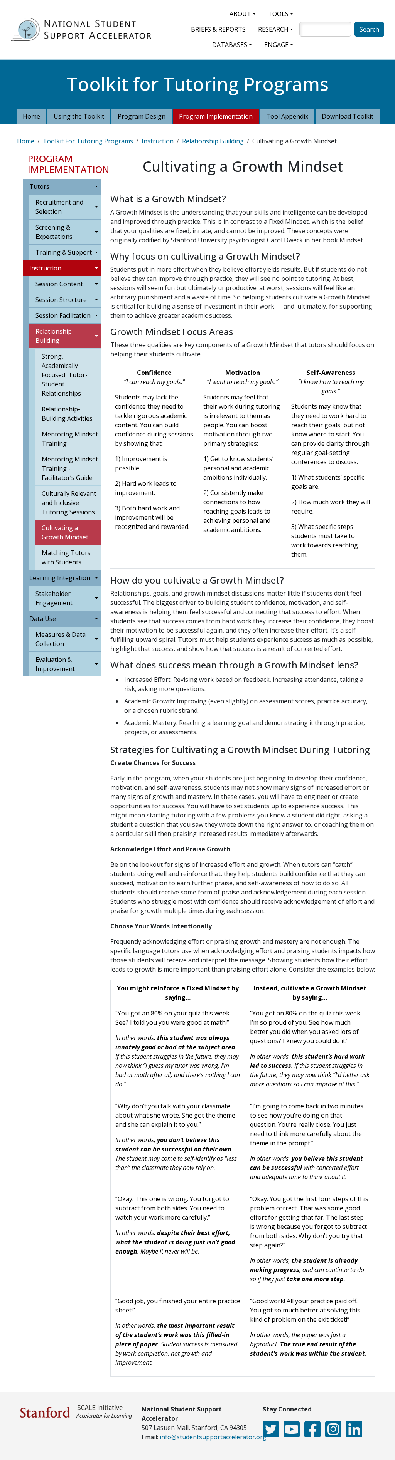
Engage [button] (276, 44)
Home (31, 116)
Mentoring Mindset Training (70, 439)
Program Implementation (216, 116)
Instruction (158, 141)
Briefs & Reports (218, 29)
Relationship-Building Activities (67, 414)
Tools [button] (278, 14)
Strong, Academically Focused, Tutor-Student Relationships (65, 375)
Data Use (42, 618)
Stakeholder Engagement (54, 598)
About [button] (240, 14)
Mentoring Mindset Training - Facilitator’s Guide (70, 468)
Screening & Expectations (54, 232)
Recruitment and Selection (59, 207)
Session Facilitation (63, 315)
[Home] (84, 29)
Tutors (39, 186)
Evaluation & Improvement (55, 664)
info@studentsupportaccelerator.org (213, 1437)
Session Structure (61, 299)
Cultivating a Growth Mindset (65, 532)
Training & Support (63, 252)
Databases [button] (229, 44)
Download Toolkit (347, 116)
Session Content (59, 284)
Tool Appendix (287, 116)
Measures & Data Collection (60, 639)
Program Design (141, 116)
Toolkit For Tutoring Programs (88, 141)
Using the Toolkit (79, 116)
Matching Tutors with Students (66, 557)
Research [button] (273, 29)
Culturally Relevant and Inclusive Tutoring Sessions (69, 502)
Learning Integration (59, 578)
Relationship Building (213, 141)
